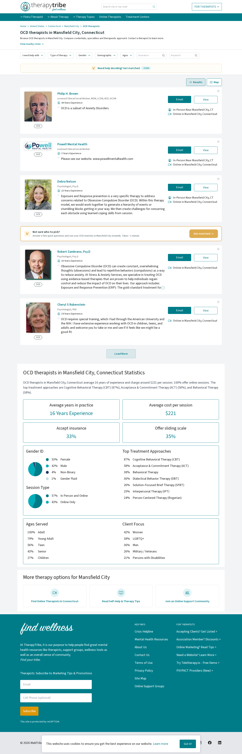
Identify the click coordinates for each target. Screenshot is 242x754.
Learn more (160, 744)
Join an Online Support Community (187, 601)
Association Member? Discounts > (198, 639)
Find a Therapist (33, 17)
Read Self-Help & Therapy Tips (121, 601)
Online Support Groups (149, 686)
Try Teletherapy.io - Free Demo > (198, 663)
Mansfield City (71, 26)
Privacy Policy (144, 670)
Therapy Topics (85, 17)
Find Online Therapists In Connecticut (54, 601)
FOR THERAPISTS (205, 7)
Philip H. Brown (67, 93)
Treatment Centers (137, 17)
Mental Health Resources (151, 639)
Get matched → (204, 234)
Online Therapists (110, 17)
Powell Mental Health (72, 144)
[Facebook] (210, 743)
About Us (141, 647)
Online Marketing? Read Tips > (196, 647)
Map (216, 82)
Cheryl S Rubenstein (71, 304)
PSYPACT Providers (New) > (194, 670)
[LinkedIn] (220, 743)
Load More (121, 354)
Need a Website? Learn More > (196, 655)
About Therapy (59, 17)
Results (197, 82)
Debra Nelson (66, 181)
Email (179, 99)
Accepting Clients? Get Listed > (196, 631)
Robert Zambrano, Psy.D (73, 251)
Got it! (188, 744)
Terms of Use (144, 663)
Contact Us (142, 655)
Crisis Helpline (144, 631)
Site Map (140, 678)
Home (23, 26)
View (206, 100)
